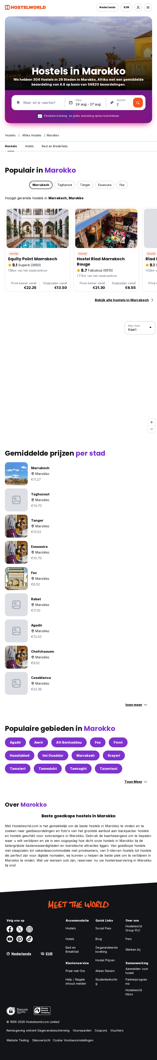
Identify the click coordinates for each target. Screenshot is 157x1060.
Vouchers (116, 1030)
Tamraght (78, 769)
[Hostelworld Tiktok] (29, 939)
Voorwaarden (82, 1030)
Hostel (14, 253)
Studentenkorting (106, 981)
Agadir (15, 742)
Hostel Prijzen (104, 960)
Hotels (70, 939)
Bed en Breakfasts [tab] (55, 146)
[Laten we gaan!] (138, 103)
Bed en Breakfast (72, 949)
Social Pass (103, 928)
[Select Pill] (138, 7)
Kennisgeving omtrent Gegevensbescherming (38, 1030)
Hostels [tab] (11, 146)
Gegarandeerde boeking (106, 949)
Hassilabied (19, 755)
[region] (78, 377)
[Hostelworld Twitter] (19, 929)
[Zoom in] (151, 422)
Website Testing (18, 1040)
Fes (98, 742)
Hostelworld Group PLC (134, 928)
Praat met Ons (75, 971)
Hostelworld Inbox (134, 992)
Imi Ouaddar (53, 755)
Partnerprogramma (136, 981)
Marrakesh (85, 755)
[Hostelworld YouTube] (10, 939)
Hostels (71, 928)
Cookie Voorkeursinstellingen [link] (73, 1040)
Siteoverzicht (41, 1040)
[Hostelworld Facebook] (10, 929)
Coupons (101, 1030)
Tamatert (18, 769)
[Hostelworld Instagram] (29, 929)
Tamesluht (48, 769)
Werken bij (133, 949)
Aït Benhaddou (69, 742)
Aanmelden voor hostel (137, 971)
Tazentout (108, 769)
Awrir (38, 742)
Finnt (118, 742)
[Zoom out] (151, 429)
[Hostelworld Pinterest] (19, 939)
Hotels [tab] (29, 146)
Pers (129, 939)
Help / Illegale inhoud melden (76, 981)
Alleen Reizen (104, 971)
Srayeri (114, 755)
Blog (98, 939)
